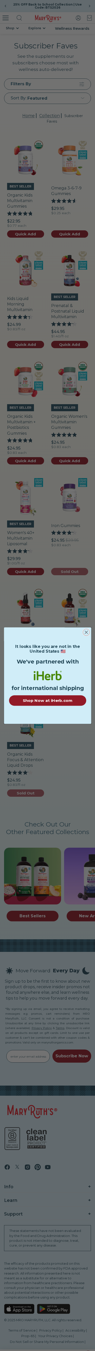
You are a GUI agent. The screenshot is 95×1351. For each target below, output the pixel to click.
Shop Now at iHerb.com (47, 700)
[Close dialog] (86, 632)
